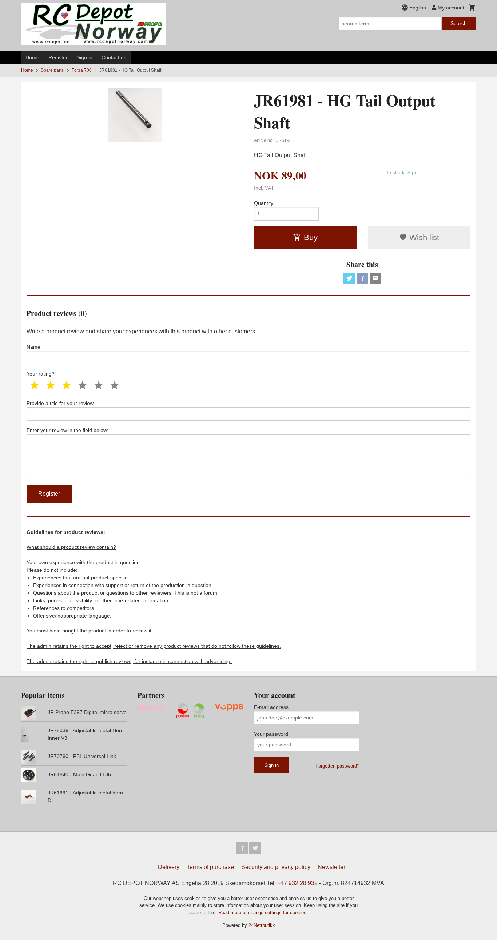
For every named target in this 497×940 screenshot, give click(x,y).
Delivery (168, 867)
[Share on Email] (375, 278)
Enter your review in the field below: (67, 430)
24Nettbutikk (262, 925)
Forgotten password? (337, 766)
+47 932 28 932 (297, 883)
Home (32, 57)
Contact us (114, 57)
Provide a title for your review (60, 403)
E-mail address (271, 707)
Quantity (263, 203)
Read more (230, 912)
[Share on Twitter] (349, 278)
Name (33, 347)
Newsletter (331, 867)
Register (58, 57)
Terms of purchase (210, 867)
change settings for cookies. (278, 912)
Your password (271, 734)
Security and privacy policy (275, 867)
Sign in (84, 57)
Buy (311, 237)
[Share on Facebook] (362, 278)
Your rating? (41, 374)
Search (458, 23)
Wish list (423, 237)
